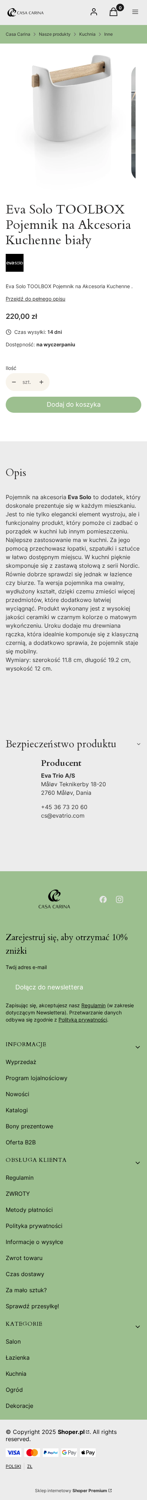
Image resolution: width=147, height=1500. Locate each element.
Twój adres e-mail (26, 967)
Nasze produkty (55, 34)
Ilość (11, 368)
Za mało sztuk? (26, 1290)
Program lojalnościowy (36, 1078)
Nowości (17, 1094)
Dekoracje (19, 1405)
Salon (13, 1341)
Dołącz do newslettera (49, 987)
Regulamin (93, 1005)
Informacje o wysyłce (34, 1241)
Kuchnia (87, 34)
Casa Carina (18, 34)
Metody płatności (29, 1209)
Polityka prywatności (34, 1225)
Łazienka (18, 1357)
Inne (108, 34)
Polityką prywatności (83, 1020)
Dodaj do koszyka (74, 404)
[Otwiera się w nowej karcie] (103, 899)
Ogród (14, 1389)
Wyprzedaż (21, 1061)
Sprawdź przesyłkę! (32, 1306)
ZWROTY (18, 1193)
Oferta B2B (21, 1142)
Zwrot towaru (24, 1257)
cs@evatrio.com (63, 815)
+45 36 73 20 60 (64, 807)
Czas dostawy (25, 1274)
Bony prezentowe (29, 1126)
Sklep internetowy (71, 1490)
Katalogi (17, 1110)
